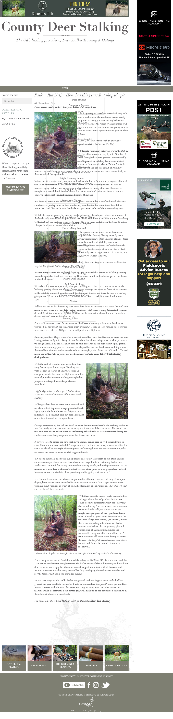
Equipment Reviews (15, 118)
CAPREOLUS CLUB (116, 666)
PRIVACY (108, 676)
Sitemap (98, 711)
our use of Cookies (63, 717)
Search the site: (10, 95)
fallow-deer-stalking (100, 601)
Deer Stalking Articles (12, 112)
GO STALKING (39, 666)
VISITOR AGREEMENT (91, 676)
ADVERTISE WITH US (69, 676)
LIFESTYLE (90, 666)
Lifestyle (8, 124)
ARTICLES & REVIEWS (14, 665)
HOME (65, 88)
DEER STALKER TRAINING (65, 665)
